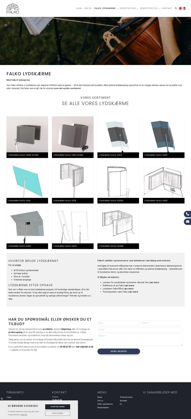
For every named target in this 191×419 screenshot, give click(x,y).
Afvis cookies (57, 413)
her (75, 295)
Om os (100, 401)
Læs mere (154, 282)
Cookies (2, 398)
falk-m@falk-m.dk (84, 347)
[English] (180, 8)
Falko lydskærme (105, 404)
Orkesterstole (126, 397)
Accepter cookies (58, 407)
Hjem (99, 397)
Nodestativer (103, 408)
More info (24, 415)
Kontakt (123, 401)
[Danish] (184, 8)
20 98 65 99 (65, 347)
